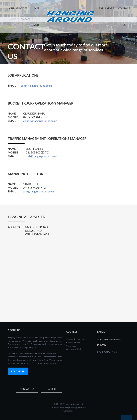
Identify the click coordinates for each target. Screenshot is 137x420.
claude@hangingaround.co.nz (40, 120)
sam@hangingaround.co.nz (36, 85)
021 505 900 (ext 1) (35, 117)
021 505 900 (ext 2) (37, 152)
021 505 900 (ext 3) (34, 187)
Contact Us (27, 389)
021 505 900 (107, 352)
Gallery (51, 389)
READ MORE (18, 371)
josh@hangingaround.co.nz (41, 156)
